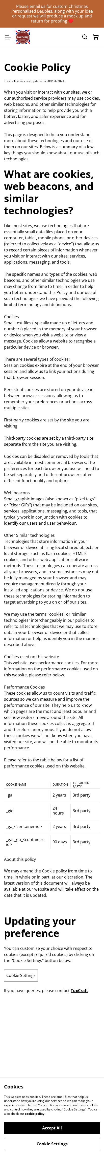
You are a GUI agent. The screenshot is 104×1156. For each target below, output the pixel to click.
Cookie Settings (21, 975)
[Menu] (8, 37)
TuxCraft (79, 990)
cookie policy (34, 1113)
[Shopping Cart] (95, 37)
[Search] (84, 37)
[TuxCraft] (23, 37)
